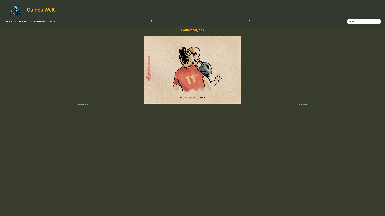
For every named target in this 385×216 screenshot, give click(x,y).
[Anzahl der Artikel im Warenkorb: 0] (250, 21)
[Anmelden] (151, 21)
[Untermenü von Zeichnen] (27, 21)
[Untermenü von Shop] (54, 21)
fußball (300, 104)
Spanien (305, 104)
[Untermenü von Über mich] (15, 21)
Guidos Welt (41, 10)
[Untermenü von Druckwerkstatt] (46, 21)
